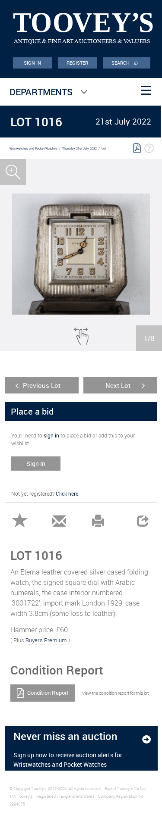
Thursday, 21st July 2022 (79, 148)
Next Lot (117, 385)
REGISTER (78, 62)
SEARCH (124, 62)
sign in (51, 435)
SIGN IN (32, 62)
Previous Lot (41, 385)
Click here (67, 493)
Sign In (35, 463)
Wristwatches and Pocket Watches (33, 148)
